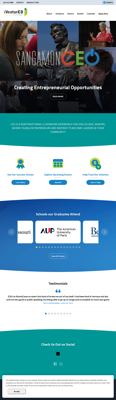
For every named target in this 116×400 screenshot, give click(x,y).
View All (58, 182)
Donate (109, 2)
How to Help (95, 182)
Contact (20, 2)
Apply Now (103, 13)
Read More (58, 96)
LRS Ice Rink (8, 2)
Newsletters (33, 2)
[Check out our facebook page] (55, 364)
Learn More (20, 182)
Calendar (91, 13)
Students (60, 13)
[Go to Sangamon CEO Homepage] (16, 13)
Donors (70, 13)
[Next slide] (104, 232)
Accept (17, 391)
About (49, 13)
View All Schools (58, 256)
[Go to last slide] (11, 232)
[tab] (36, 247)
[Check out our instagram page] (60, 364)
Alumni (80, 13)
